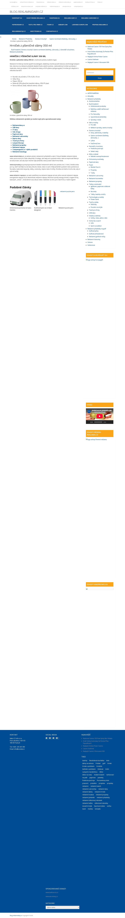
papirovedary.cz (78, 2)
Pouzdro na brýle (96, 207)
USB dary (16, 127)
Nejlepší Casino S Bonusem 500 (98, 62)
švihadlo (98, 809)
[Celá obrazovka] (111, 422)
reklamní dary (103, 789)
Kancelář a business (67, 50)
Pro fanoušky (95, 114)
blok (107, 761)
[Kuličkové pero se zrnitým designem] (45, 198)
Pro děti (93, 125)
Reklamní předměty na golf (96, 229)
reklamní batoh (96, 786)
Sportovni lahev (99, 806)
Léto (92, 223)
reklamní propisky (102, 795)
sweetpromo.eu (66, 6)
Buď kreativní (15, 50)
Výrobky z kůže (96, 120)
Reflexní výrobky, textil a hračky (101, 128)
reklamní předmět (88, 797)
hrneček (99, 766)
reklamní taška (87, 803)
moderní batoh (99, 775)
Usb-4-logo (16, 132)
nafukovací (110, 775)
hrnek (109, 763)
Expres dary (17, 138)
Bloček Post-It (95, 167)
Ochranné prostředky (96, 159)
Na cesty (93, 191)
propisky (110, 783)
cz (24, 125)
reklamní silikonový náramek (92, 800)
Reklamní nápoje (19, 147)
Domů (14, 39)
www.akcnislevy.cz (52, 896)
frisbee (98, 763)
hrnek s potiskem (88, 766)
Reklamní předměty (25, 39)
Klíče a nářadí (93, 154)
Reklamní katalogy (20, 152)
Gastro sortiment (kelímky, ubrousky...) (63, 39)
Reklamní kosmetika (96, 178)
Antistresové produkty (98, 106)
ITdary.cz (99, 2)
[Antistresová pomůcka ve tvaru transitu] (21, 198)
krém (107, 769)
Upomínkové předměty (98, 117)
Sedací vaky (94, 151)
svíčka (109, 806)
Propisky (94, 170)
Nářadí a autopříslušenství (100, 156)
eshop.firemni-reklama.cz (27, 2)
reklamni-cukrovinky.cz (65, 2)
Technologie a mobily (96, 197)
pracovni (85, 783)
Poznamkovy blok (103, 780)
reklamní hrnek (100, 792)
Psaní (91, 165)
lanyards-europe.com (27, 6)
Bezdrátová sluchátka (96, 761)
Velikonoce (91, 245)
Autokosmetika (94, 101)
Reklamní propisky (19, 145)
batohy (84, 761)
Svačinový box (95, 143)
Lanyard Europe (18, 143)
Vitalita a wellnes (94, 216)
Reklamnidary (18, 125)
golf (104, 763)
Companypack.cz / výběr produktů (25, 149)
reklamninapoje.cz (55, 6)
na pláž (84, 778)
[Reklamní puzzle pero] (69, 198)
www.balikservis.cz (52, 892)
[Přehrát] (88, 422)
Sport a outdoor (96, 226)
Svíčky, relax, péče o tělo (99, 218)
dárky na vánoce (88, 763)
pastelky (100, 778)
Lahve (93, 141)
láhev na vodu (87, 775)
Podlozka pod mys (88, 780)
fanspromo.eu (40, 2)
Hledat (100, 78)
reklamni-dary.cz (51, 2)
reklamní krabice (88, 795)
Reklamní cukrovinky (20, 136)
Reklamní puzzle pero (66, 208)
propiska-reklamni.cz (41, 6)
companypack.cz (78, 6)
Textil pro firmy (18, 141)
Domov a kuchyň (41, 39)
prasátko (93, 783)
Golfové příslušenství (96, 234)
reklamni (85, 786)
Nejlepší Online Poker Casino (97, 57)
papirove (92, 778)
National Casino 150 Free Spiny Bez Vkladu (97, 738)
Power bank (95, 199)
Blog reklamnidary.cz (26, 11)
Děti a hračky (93, 123)
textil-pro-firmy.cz (90, 2)
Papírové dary (18, 134)
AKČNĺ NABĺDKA (93, 93)
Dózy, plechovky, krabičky (99, 133)
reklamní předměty (103, 797)
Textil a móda (93, 202)
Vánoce (90, 242)
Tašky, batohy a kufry (98, 194)
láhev (101, 772)
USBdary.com (14, 6)
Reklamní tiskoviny (93, 239)
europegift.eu (13, 2)
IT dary (15, 130)
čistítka (90, 809)
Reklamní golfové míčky (97, 237)
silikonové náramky (101, 803)
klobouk (100, 769)
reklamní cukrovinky (89, 789)
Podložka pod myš (97, 148)
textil (84, 809)
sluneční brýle (87, 806)
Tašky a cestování (95, 184)
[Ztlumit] (108, 422)
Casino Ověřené (92, 59)
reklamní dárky (87, 792)
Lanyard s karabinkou (89, 772)
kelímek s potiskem (89, 769)
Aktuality (90, 96)
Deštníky (94, 204)
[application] (99, 416)
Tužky (93, 173)
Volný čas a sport (95, 221)
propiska (102, 783)
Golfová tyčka (93, 231)
